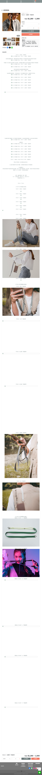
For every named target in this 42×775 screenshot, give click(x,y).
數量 (22, 26)
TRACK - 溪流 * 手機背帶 (21, 286)
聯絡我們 (16, 764)
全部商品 (23, 763)
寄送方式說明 (30, 764)
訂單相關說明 (23, 766)
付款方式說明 (30, 763)
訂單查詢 (23, 764)
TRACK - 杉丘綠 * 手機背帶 (21, 384)
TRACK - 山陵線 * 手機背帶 (21, 432)
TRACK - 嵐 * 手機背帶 (21, 481)
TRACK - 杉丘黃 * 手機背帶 (21, 351)
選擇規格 (23, 21)
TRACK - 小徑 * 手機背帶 (21, 319)
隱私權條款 (38, 763)
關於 (17, 763)
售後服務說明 (30, 766)
